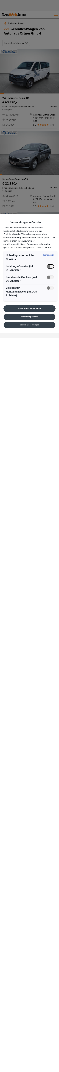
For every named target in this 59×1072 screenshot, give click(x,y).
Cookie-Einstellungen (29, 325)
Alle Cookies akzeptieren (29, 308)
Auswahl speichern (29, 317)
